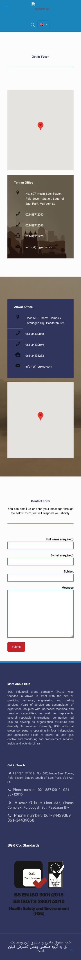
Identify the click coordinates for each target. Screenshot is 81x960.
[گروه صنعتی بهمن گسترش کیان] (40, 9)
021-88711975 (34, 236)
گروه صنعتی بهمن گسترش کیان (33, 947)
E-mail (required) (62, 555)
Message (68, 588)
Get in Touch (16, 765)
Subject (69, 572)
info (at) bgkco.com (38, 247)
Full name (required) (60, 539)
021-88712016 (34, 225)
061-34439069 (34, 344)
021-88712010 (34, 214)
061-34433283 (34, 355)
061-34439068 (34, 333)
